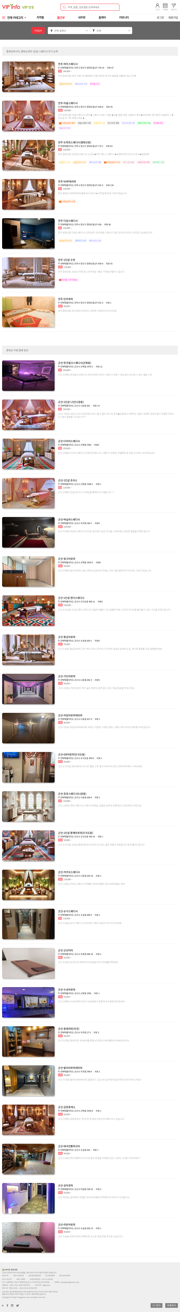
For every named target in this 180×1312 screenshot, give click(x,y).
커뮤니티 (124, 17)
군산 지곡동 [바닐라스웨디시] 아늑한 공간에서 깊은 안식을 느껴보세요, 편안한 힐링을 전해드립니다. (104, 531)
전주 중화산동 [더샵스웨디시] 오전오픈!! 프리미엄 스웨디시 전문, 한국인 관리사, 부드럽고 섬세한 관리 (105, 232)
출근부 (61, 17)
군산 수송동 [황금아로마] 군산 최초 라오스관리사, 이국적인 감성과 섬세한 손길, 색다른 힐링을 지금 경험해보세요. (110, 648)
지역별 (40, 17)
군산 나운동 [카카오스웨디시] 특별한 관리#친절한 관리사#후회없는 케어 (91, 884)
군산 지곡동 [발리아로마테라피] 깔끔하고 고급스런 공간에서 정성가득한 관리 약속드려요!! (99, 1079)
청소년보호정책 (64, 1275)
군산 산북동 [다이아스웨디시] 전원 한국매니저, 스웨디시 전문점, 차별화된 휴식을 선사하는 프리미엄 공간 (106, 453)
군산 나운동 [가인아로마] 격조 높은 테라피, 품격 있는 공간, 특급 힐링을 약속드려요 (96, 688)
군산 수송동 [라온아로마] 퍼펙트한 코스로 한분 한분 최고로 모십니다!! (90, 1236)
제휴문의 (171, 1305)
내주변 (81, 17)
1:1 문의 (156, 1305)
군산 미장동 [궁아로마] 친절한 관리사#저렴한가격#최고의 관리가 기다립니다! (94, 1197)
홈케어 (102, 17)
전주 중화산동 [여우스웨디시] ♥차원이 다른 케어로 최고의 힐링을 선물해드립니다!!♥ (97, 75)
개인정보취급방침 (34, 1275)
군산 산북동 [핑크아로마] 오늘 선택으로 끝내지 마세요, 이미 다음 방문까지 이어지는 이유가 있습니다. (104, 570)
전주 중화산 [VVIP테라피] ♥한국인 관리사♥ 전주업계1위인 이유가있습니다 (92, 193)
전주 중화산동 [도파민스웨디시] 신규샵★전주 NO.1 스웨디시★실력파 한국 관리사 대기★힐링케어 (103, 154)
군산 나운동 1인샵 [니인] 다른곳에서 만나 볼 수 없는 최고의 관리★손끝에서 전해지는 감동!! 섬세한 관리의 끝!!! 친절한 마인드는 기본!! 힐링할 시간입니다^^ (116, 415)
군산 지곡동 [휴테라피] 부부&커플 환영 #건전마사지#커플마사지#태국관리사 (93, 1040)
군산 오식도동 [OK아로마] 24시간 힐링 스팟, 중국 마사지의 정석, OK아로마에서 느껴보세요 (100, 766)
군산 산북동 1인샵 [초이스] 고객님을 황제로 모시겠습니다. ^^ (86, 492)
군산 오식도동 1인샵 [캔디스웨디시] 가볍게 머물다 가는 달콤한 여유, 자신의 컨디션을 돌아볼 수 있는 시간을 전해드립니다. (114, 609)
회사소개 (5, 1275)
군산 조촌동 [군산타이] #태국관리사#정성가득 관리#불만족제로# (88, 962)
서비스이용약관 (18, 1275)
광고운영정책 (50, 1275)
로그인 (160, 17)
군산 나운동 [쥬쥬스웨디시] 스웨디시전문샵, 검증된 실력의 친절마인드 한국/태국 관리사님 (99, 805)
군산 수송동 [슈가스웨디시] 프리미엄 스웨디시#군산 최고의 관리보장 (90, 923)
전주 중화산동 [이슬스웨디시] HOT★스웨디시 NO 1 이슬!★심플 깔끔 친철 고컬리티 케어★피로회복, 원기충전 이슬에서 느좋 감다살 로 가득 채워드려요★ (116, 116)
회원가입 (173, 17)
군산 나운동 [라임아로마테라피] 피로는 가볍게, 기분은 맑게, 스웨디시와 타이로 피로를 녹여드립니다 (104, 727)
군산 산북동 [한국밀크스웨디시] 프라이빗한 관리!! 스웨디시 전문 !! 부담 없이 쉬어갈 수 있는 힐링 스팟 (105, 374)
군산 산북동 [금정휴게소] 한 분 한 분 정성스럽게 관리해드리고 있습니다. (91, 1118)
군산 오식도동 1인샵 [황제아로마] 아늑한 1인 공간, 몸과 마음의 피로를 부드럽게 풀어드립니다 (101, 844)
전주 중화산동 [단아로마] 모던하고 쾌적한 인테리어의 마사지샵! (87, 310)
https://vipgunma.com (21, 1297)
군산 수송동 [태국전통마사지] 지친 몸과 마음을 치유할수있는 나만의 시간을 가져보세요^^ (99, 1158)
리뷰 (110, 67)
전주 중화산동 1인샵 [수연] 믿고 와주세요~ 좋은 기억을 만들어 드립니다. (91, 271)
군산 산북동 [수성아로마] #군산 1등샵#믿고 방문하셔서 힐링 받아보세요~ (92, 1001)
